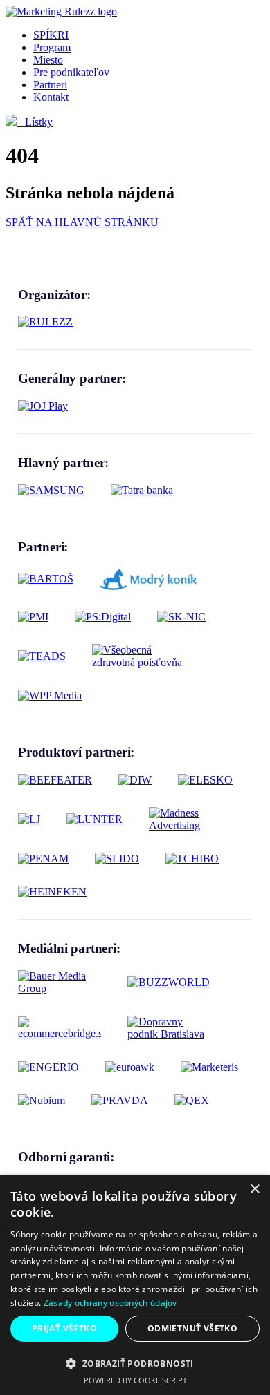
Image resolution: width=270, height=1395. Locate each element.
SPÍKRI (51, 35)
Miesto (48, 60)
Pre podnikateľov (71, 72)
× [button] (254, 1189)
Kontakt (51, 97)
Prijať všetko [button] (64, 1328)
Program (52, 47)
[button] (135, 1362)
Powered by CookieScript (135, 1380)
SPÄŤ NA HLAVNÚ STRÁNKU (82, 222)
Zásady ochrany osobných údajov (110, 1303)
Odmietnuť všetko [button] (192, 1328)
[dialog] (135, 1285)
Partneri (50, 85)
